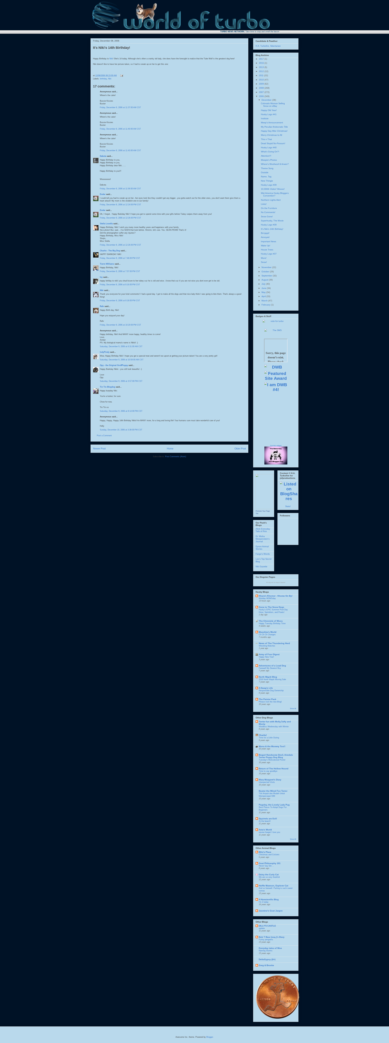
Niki (111, 58)
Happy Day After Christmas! (274, 131)
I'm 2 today (264, 902)
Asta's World (265, 829)
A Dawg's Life (266, 688)
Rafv (102, 306)
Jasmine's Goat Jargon (271, 911)
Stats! (288, 506)
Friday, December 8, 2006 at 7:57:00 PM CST (120, 271)
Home (170, 448)
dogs (277, 582)
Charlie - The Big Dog (110, 250)
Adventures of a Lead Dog (272, 665)
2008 (261, 88)
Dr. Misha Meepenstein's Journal (263, 539)
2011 (261, 75)
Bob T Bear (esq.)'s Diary (271, 937)
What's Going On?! (270, 151)
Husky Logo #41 (269, 114)
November (267, 267)
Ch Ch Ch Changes (267, 634)
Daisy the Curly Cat (269, 874)
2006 (261, 96)
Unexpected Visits (267, 782)
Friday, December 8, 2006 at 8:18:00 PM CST (120, 300)
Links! (264, 204)
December (267, 100)
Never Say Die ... (266, 866)
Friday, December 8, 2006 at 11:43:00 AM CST (120, 150)
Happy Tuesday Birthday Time (272, 623)
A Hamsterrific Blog (269, 899)
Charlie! (263, 735)
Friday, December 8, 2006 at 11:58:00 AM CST (120, 188)
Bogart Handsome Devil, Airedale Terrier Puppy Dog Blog (276, 756)
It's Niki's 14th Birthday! (111, 48)
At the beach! (265, 821)
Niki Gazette (261, 566)
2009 (261, 84)
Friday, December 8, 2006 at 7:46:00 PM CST (120, 258)
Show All (293, 708)
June (264, 288)
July (264, 284)
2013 (261, 67)
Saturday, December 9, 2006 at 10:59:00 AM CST (121, 360)
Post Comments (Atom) (175, 456)
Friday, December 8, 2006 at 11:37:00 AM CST (120, 107)
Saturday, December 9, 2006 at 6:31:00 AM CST (121, 346)
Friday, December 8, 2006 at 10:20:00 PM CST (120, 325)
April (264, 296)
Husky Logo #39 (269, 185)
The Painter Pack (267, 699)
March (265, 300)
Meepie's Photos (269, 160)
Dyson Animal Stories (262, 547)
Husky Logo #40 (269, 147)
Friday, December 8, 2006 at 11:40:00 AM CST (120, 129)
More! (264, 258)
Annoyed (265, 237)
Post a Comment (104, 435)
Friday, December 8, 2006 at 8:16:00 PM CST (120, 284)
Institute (265, 118)
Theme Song (267, 168)
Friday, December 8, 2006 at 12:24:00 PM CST (120, 204)
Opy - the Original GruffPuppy (114, 365)
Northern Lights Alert (271, 200)
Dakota (103, 156)
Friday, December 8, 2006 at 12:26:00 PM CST (120, 218)
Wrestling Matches (267, 646)
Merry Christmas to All (271, 135)
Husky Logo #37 (269, 254)
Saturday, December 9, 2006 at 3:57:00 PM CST (121, 381)
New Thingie (267, 181)
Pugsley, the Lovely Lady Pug (274, 805)
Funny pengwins (266, 939)
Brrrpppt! (265, 233)
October (266, 271)
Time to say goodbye (268, 771)
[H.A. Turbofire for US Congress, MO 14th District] (265, 508)
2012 (261, 71)
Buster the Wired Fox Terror (273, 791)
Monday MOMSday (267, 598)
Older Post (240, 448)
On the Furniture (269, 208)
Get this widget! (276, 446)
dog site (270, 582)
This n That (266, 139)
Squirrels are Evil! (268, 818)
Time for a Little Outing (269, 737)
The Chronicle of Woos (271, 621)
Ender (102, 194)
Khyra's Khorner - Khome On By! (276, 596)
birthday (103, 79)
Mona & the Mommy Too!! (272, 746)
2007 (261, 92)
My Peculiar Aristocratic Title (274, 127)
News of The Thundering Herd (274, 643)
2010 (261, 79)
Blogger (209, 1037)
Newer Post (99, 448)
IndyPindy (104, 352)
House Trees (267, 249)
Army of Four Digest (269, 654)
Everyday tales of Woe (270, 948)
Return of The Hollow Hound (273, 768)
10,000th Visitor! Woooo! (273, 189)
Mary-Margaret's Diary (270, 779)
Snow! (264, 262)
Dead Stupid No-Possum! (273, 143)
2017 (261, 59)
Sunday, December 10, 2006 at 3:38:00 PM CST (121, 430)
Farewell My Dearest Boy (270, 668)
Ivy (101, 277)
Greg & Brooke (266, 965)
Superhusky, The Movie (272, 220)
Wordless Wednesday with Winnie (274, 726)
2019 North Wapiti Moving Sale (272, 679)
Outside (264, 172)
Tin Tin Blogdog (107, 387)
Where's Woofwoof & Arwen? (275, 164)
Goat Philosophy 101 (270, 863)
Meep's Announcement (272, 122)
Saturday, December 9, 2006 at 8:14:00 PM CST (121, 411)
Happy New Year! (266, 657)
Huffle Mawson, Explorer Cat (273, 885)
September (267, 275)
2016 (261, 63)
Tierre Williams (107, 264)
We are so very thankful (269, 877)
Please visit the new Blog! (270, 702)
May (264, 292)
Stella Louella (106, 223)
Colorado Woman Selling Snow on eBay (273, 104)
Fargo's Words (263, 554)
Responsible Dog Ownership (271, 690)
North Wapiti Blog (268, 677)
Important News (268, 241)
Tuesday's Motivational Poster (272, 760)
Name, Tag (266, 176)
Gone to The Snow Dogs (271, 607)
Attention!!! (266, 156)
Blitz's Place (265, 852)
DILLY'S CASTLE (267, 926)
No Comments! (268, 212)
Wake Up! (265, 245)
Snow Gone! (267, 216)
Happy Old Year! (269, 110)
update (262, 928)
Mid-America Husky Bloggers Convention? (275, 194)
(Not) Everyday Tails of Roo (263, 530)
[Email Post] (121, 75)
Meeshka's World (267, 632)
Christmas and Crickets (269, 854)
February (266, 304)
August (265, 280)
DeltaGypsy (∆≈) (267, 959)
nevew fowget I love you (269, 832)
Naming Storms (265, 950)
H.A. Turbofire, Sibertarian (268, 46)
